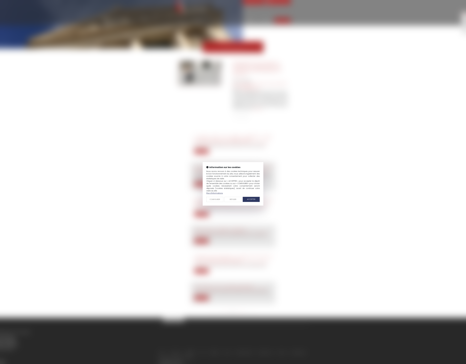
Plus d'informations (214, 193)
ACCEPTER (251, 199)
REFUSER (233, 199)
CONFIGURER (215, 199)
